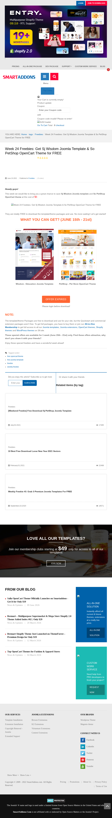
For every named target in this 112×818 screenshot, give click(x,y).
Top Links (47, 90)
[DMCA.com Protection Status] (56, 800)
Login (80, 3)
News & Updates (15, 605)
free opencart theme (15, 356)
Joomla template (80, 194)
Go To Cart (42, 125)
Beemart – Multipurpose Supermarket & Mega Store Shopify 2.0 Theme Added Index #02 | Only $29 (39, 618)
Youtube (89, 766)
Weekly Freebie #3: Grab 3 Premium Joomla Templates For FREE (40, 491)
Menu (45, 83)
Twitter (89, 753)
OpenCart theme (13, 197)
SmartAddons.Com (22, 812)
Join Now (56, 563)
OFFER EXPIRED (56, 299)
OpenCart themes (86, 327)
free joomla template (15, 360)
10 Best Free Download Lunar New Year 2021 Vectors (34, 451)
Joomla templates (51, 327)
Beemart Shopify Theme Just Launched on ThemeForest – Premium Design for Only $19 (36, 635)
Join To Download (96, 3)
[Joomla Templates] (19, 77)
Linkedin (90, 746)
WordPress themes (25, 330)
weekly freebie (13, 367)
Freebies (39, 134)
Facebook (90, 740)
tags (31, 134)
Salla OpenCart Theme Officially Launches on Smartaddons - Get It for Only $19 (37, 600)
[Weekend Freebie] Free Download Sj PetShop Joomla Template (39, 411)
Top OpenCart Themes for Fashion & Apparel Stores (33, 651)
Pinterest (90, 760)
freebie (10, 363)
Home (24, 134)
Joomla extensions (68, 327)
